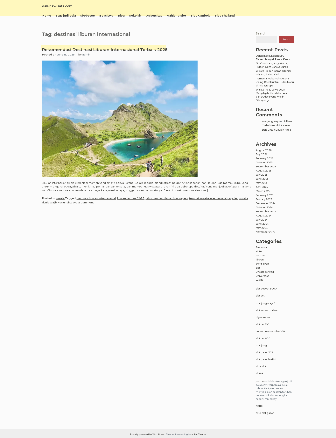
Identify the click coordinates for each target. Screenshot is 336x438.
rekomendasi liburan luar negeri (167, 198)
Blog (121, 15)
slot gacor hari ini (266, 359)
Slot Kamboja (200, 15)
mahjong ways (271, 121)
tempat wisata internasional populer (213, 198)
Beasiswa (106, 15)
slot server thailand (267, 310)
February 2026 (264, 158)
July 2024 (262, 219)
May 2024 (262, 227)
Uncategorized (265, 271)
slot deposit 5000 (266, 288)
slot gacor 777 (264, 352)
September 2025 (266, 166)
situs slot (261, 366)
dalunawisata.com (57, 6)
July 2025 (261, 174)
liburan (260, 259)
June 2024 (262, 223)
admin (86, 54)
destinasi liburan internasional (96, 198)
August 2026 (263, 150)
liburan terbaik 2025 (130, 198)
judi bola (261, 381)
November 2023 (266, 231)
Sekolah (135, 15)
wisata (60, 198)
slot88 (259, 373)
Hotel (259, 251)
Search (261, 33)
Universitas (154, 15)
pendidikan (262, 263)
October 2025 (264, 162)
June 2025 (262, 178)
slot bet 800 (263, 338)
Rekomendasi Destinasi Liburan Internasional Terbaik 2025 (104, 49)
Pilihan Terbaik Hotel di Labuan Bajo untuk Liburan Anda (277, 125)
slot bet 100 (263, 324)
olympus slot (263, 317)
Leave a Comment (81, 202)
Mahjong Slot (176, 15)
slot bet (260, 295)
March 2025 (263, 191)
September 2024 (266, 211)
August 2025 (263, 170)
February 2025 (264, 195)
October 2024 (264, 207)
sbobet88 (87, 15)
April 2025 (262, 187)
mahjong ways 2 (266, 303)
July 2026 (261, 154)
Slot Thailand (225, 15)
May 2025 (262, 182)
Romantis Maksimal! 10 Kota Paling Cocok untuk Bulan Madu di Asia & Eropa (275, 82)
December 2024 (266, 203)
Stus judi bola (66, 15)
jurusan (260, 255)
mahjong (261, 345)
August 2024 (264, 215)
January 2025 (264, 199)
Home (46, 15)
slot (258, 267)
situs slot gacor (265, 413)
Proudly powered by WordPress (147, 434)
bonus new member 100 (270, 331)
